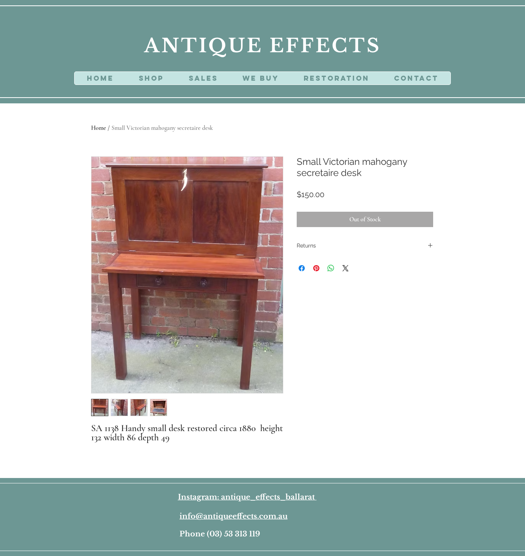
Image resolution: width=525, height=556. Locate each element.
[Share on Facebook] (301, 268)
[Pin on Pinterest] (316, 268)
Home (98, 128)
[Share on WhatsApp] (331, 268)
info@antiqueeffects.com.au (233, 516)
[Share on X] (345, 268)
